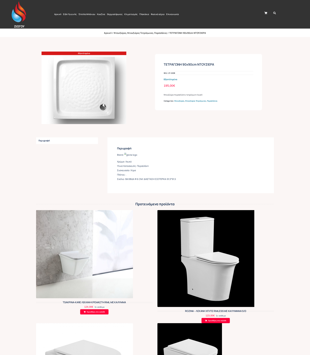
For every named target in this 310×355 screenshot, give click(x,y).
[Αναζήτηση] (274, 13)
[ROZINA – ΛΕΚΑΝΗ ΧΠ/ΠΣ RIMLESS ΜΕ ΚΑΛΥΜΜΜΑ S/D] (205, 212)
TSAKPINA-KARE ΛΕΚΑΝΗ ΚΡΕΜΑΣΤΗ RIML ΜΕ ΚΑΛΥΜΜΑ (94, 302)
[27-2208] (84, 88)
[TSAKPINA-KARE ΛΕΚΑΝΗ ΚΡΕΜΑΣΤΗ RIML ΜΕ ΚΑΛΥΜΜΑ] (84, 212)
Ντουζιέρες (179, 101)
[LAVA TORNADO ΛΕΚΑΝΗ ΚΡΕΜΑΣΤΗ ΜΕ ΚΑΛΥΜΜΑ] (189, 325)
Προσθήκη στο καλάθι (96, 312)
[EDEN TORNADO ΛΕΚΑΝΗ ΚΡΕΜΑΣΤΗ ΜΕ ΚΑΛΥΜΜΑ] (84, 325)
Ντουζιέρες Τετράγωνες (195, 101)
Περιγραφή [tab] (44, 140)
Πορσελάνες (212, 101)
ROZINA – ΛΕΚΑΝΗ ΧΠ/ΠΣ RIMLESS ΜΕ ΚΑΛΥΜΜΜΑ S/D (215, 311)
